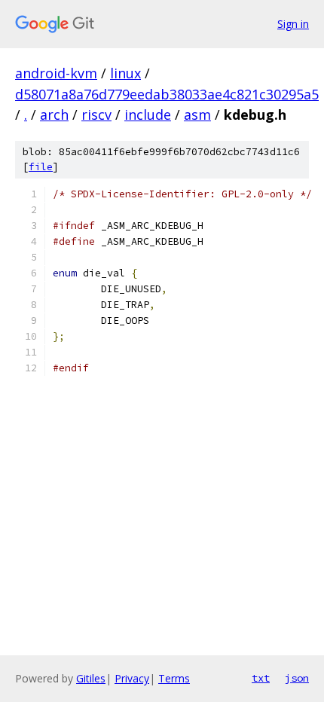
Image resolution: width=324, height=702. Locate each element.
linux (125, 73)
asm (197, 114)
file (41, 166)
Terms (174, 678)
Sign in (293, 24)
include (147, 114)
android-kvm (56, 73)
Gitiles (90, 678)
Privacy (132, 678)
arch (54, 114)
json (297, 678)
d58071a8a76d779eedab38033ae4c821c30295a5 (167, 94)
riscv (96, 114)
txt (261, 678)
